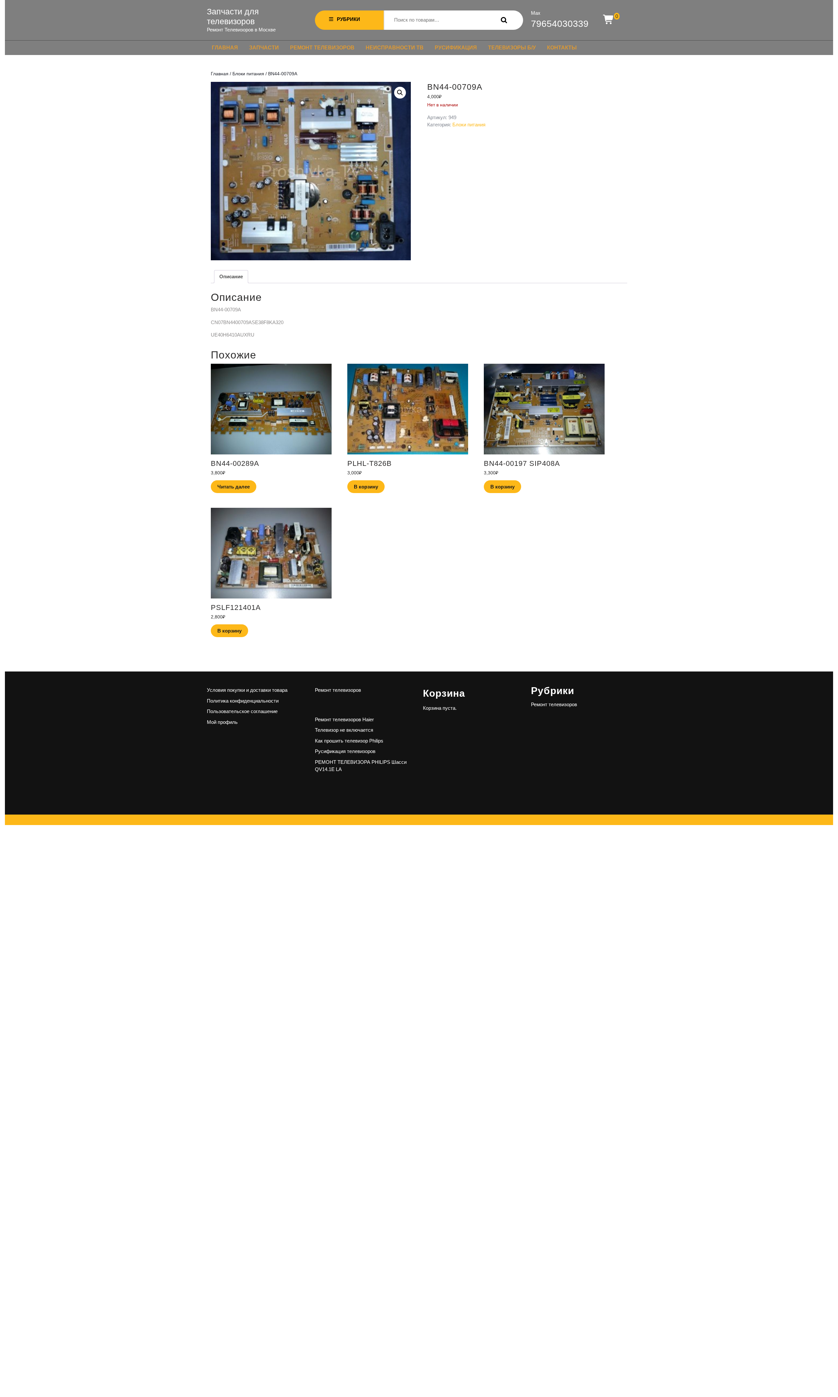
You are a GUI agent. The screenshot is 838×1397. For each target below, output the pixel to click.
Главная (225, 47)
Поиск (502, 20)
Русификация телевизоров (345, 751)
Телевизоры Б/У (512, 47)
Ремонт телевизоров (322, 47)
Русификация (456, 47)
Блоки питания (248, 73)
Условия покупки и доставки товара (247, 690)
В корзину (366, 486)
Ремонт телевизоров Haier (344, 719)
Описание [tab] (231, 276)
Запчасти (264, 47)
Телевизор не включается (344, 730)
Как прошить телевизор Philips (349, 741)
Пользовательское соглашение (242, 711)
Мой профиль (222, 722)
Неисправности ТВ (395, 47)
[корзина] (608, 20)
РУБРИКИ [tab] (348, 19)
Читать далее (233, 486)
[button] (400, 93)
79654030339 (560, 24)
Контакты (562, 47)
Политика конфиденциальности (243, 701)
